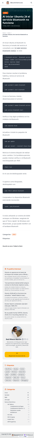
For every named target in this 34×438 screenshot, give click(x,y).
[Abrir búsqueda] (31, 3)
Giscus (23, 377)
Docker (22, 369)
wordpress (21, 374)
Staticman (8, 380)
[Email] (27, 339)
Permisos (14, 372)
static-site (16, 377)
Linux (5, 13)
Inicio (4, 33)
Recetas (16, 369)
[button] (3, 3)
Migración (16, 380)
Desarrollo (22, 372)
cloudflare (13, 374)
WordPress (8, 369)
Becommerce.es (18, 435)
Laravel (7, 372)
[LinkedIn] (23, 339)
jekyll (7, 374)
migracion (8, 377)
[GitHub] (25, 339)
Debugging (24, 380)
